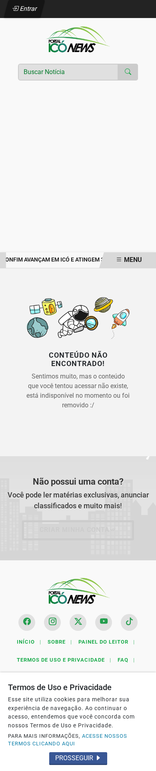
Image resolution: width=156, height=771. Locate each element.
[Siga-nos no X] (78, 622)
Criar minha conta (75, 529)
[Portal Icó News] (78, 39)
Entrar (28, 8)
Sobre (60, 642)
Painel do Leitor (106, 642)
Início (29, 642)
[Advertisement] (78, 170)
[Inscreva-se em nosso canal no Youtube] (103, 622)
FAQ (126, 660)
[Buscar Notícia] (128, 72)
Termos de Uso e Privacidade (64, 660)
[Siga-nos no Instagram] (52, 622)
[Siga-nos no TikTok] (129, 622)
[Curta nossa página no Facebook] (26, 622)
